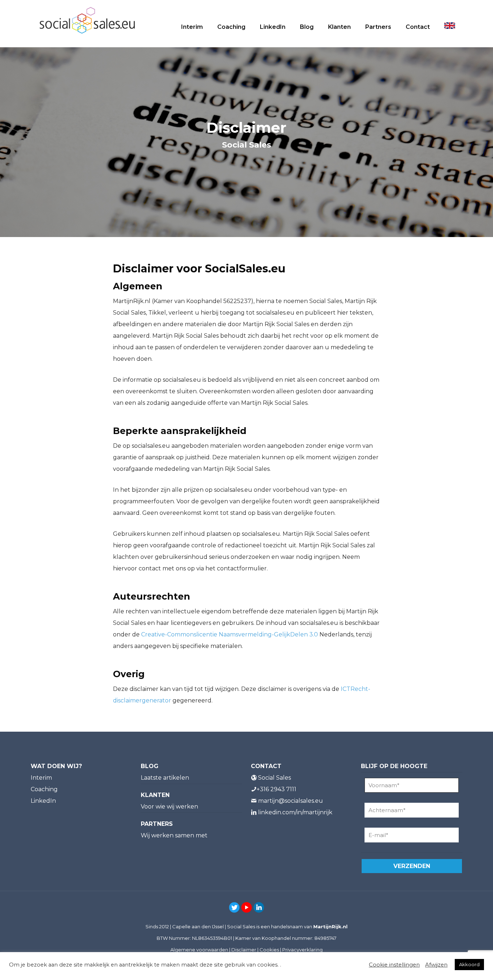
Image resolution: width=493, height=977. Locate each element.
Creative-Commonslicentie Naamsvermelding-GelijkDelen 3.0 (229, 634)
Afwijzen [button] (436, 964)
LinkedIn (43, 800)
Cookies (269, 949)
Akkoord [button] (469, 964)
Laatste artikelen (165, 777)
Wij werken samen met (174, 835)
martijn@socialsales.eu (290, 800)
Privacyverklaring (302, 949)
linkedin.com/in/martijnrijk (295, 812)
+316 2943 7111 (276, 789)
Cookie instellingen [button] (394, 964)
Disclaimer (243, 949)
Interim (41, 777)
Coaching (44, 789)
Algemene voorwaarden (199, 949)
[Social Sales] (87, 20)
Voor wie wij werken (169, 806)
